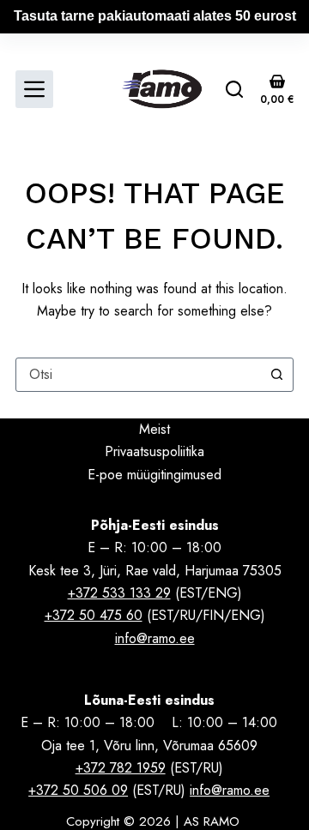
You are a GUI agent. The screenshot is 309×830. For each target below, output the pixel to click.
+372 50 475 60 (93, 615)
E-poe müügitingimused (154, 474)
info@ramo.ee (155, 638)
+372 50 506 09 (78, 790)
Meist (154, 429)
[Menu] (34, 89)
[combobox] (138, 375)
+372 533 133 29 (119, 593)
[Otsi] (234, 89)
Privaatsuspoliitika (154, 451)
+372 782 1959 (121, 768)
